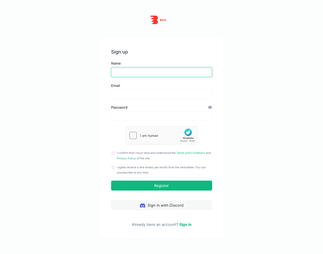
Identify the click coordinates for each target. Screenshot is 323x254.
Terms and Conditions (190, 153)
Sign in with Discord (164, 205)
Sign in (185, 224)
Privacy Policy (126, 158)
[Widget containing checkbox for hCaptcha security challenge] (161, 135)
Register (161, 185)
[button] (210, 107)
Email (115, 86)
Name (116, 63)
